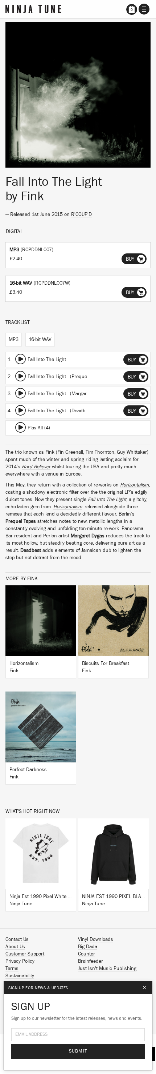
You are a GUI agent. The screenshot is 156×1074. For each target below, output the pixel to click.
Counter (86, 954)
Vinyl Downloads (95, 939)
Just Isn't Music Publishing (107, 968)
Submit (78, 1051)
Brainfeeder (90, 961)
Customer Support (24, 954)
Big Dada (87, 946)
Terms (12, 968)
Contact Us (17, 939)
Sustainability (19, 975)
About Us (15, 946)
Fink (32, 196)
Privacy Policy (19, 961)
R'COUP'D (81, 214)
